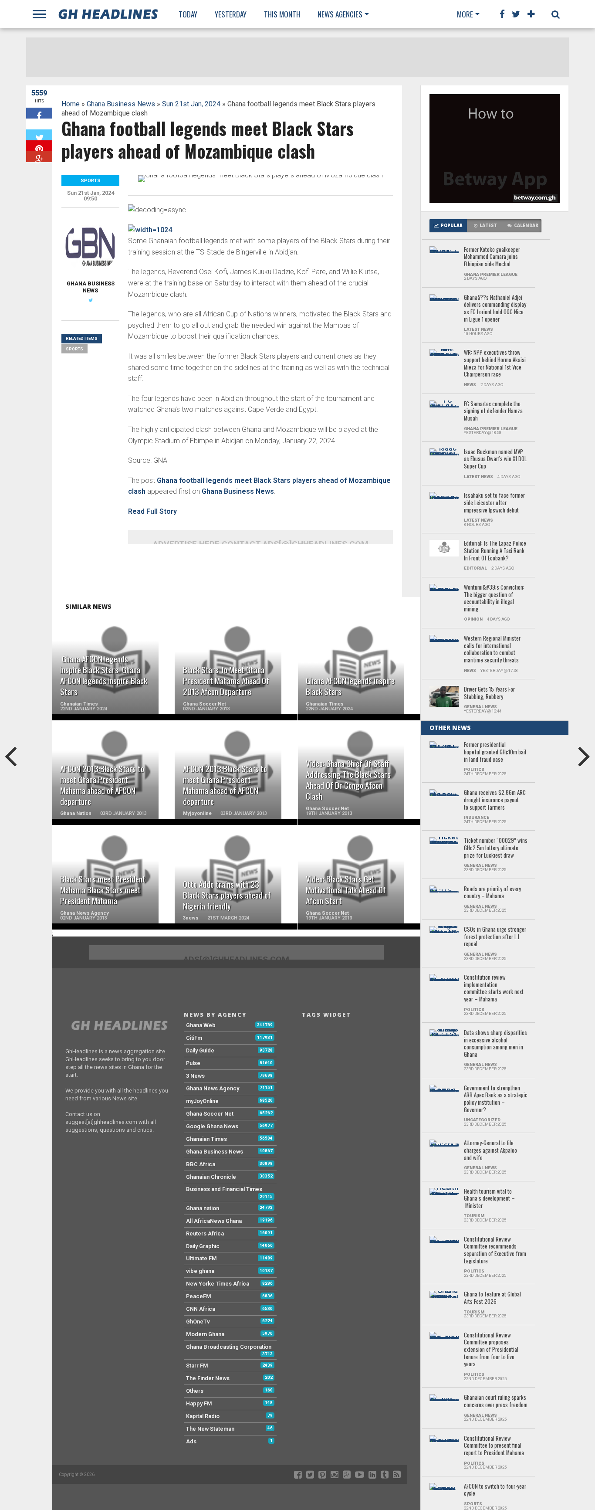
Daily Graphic (203, 1246)
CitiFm (194, 1038)
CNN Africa (200, 1309)
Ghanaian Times (206, 1139)
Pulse (193, 1063)
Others (194, 1391)
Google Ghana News (212, 1126)
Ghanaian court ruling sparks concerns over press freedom (495, 1401)
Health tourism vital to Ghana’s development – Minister (489, 1199)
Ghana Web (201, 1025)
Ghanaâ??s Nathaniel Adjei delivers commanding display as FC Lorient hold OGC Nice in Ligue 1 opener (495, 308)
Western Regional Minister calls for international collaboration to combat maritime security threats (492, 649)
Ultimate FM (201, 1258)
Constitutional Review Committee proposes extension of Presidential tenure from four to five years (491, 1350)
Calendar (526, 225)
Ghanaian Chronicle (211, 1177)
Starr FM (197, 1365)
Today (188, 14)
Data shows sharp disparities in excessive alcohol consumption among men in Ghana (495, 1044)
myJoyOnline (202, 1101)
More (465, 14)
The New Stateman (210, 1428)
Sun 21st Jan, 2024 (191, 104)
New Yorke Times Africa (217, 1283)
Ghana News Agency (212, 1088)
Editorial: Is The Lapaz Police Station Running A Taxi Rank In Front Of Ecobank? (495, 551)
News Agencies (340, 14)
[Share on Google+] (39, 156)
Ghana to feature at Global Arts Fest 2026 (492, 1298)
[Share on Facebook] (39, 113)
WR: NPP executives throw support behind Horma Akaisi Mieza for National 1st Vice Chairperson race (495, 363)
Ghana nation (202, 1208)
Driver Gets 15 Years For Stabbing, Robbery (489, 693)
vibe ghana (200, 1271)
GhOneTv (198, 1321)
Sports (74, 348)
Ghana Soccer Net (209, 1113)
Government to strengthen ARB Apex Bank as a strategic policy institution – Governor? (495, 1099)
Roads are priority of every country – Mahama (492, 893)
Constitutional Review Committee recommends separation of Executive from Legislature (495, 1250)
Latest (488, 225)
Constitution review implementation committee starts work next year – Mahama (494, 988)
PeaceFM (198, 1296)
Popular (452, 225)
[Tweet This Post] (39, 134)
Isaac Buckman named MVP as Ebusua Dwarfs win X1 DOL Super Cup (495, 459)
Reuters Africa (205, 1233)
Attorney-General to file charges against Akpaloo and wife (490, 1150)
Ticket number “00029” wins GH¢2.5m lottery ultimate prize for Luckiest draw (495, 848)
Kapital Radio (203, 1416)
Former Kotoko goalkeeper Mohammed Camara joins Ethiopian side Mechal (492, 257)
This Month (282, 14)
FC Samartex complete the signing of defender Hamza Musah (493, 411)
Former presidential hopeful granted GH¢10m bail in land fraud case (495, 752)
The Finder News (208, 1378)
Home (70, 104)
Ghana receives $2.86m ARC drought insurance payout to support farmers (495, 800)
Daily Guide (200, 1050)
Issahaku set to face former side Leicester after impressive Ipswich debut (494, 503)
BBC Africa (200, 1164)
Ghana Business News (121, 104)
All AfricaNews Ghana (214, 1221)
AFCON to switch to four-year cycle (495, 1490)
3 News (195, 1075)
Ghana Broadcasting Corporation (228, 1347)
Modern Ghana (205, 1334)
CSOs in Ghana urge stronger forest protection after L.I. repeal (495, 937)
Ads (191, 1441)
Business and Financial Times (224, 1189)
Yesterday (231, 14)
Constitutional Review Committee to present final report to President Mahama (494, 1446)
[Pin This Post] (39, 145)
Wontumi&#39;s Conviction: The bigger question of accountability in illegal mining (494, 598)
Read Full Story (152, 511)
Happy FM (199, 1403)
